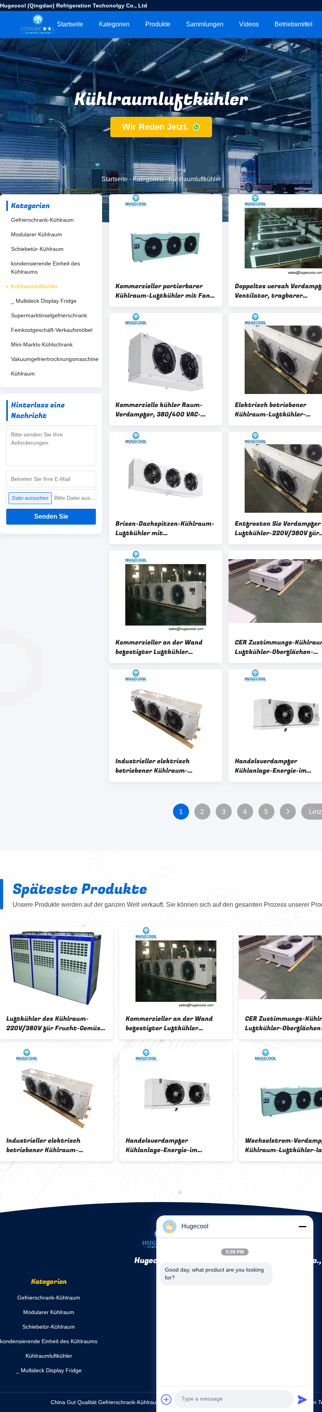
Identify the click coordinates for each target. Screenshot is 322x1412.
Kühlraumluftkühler (34, 286)
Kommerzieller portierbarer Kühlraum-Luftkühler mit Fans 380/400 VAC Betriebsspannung (165, 291)
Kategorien (114, 24)
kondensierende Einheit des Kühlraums (45, 267)
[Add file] (166, 1399)
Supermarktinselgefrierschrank (49, 315)
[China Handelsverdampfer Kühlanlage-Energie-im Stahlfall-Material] (175, 1089)
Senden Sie (51, 516)
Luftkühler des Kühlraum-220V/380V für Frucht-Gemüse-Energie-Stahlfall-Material (56, 1023)
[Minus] (302, 1226)
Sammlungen (204, 24)
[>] (288, 812)
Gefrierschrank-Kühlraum (42, 220)
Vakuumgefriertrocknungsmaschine (55, 359)
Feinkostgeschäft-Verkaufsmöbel (51, 330)
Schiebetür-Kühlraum (37, 249)
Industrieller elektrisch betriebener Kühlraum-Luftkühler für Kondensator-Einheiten (161, 766)
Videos (249, 24)
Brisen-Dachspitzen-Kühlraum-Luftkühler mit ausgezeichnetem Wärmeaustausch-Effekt (164, 528)
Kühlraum (23, 373)
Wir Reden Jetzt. (156, 127)
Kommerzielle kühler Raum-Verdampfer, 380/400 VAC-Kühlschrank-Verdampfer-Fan (162, 409)
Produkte (157, 24)
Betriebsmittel (293, 24)
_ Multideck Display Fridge (44, 301)
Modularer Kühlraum (36, 234)
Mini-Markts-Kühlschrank (42, 344)
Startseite (70, 24)
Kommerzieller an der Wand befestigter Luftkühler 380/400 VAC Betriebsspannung (165, 647)
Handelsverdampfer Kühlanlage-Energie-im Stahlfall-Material (162, 1145)
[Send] (302, 1399)
